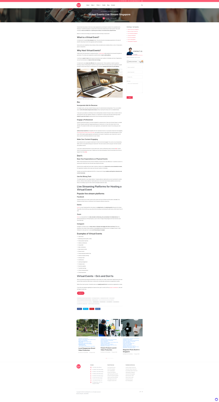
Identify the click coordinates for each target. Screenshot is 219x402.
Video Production (82, 345)
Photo (98, 5)
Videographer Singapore (132, 41)
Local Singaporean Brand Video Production (84, 341)
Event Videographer (131, 39)
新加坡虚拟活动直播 (96, 301)
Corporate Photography (134, 338)
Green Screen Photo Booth (113, 377)
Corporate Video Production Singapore (109, 339)
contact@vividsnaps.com (135, 1)
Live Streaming (104, 11)
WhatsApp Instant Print (112, 379)
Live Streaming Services (95, 298)
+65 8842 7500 (95, 371)
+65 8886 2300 (95, 369)
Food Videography (129, 380)
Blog (108, 5)
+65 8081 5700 (95, 376)
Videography (110, 11)
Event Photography (111, 369)
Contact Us (80, 293)
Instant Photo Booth (112, 372)
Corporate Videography (83, 338)
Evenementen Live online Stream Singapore (84, 298)
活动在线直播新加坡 (109, 301)
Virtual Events (112, 298)
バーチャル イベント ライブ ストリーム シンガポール (84, 301)
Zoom (78, 217)
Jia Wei (108, 18)
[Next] (145, 338)
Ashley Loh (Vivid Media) (84, 352)
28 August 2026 (92, 352)
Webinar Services (95, 300)
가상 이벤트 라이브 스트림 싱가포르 (82, 303)
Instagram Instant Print (112, 380)
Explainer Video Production (128, 343)
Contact (113, 5)
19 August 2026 (114, 352)
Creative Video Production (83, 339)
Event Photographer (132, 37)
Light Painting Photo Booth (113, 374)
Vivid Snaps (115, 11)
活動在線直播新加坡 (116, 301)
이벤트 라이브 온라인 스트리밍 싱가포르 (93, 303)
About (87, 5)
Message (128, 81)
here (116, 148)
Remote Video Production (133, 31)
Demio (78, 207)
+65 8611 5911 (94, 378)
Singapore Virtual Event (104, 298)
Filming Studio (93, 339)
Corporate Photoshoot (127, 339)
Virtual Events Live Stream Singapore (109, 14)
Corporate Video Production (131, 369)
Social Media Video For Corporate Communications (85, 344)
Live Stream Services (111, 367)
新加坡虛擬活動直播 (102, 301)
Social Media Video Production (131, 371)
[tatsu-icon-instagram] (142, 391)
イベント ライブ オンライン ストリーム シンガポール (106, 300)
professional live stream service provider (86, 132)
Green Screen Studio (129, 377)
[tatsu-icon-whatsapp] (142, 1)
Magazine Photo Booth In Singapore (131, 351)
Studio (103, 5)
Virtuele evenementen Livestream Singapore (84, 300)
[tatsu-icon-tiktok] (140, 391)
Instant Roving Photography (113, 375)
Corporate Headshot (132, 35)
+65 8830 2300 (95, 374)
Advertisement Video (130, 375)
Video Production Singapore (133, 29)
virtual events (101, 53)
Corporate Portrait (129, 379)
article (85, 152)
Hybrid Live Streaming (82, 340)
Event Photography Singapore (107, 340)
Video (92, 5)
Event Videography (104, 341)
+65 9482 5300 (123, 1)
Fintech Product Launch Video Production (109, 342)
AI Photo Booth (104, 338)
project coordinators (114, 287)
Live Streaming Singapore (133, 33)
